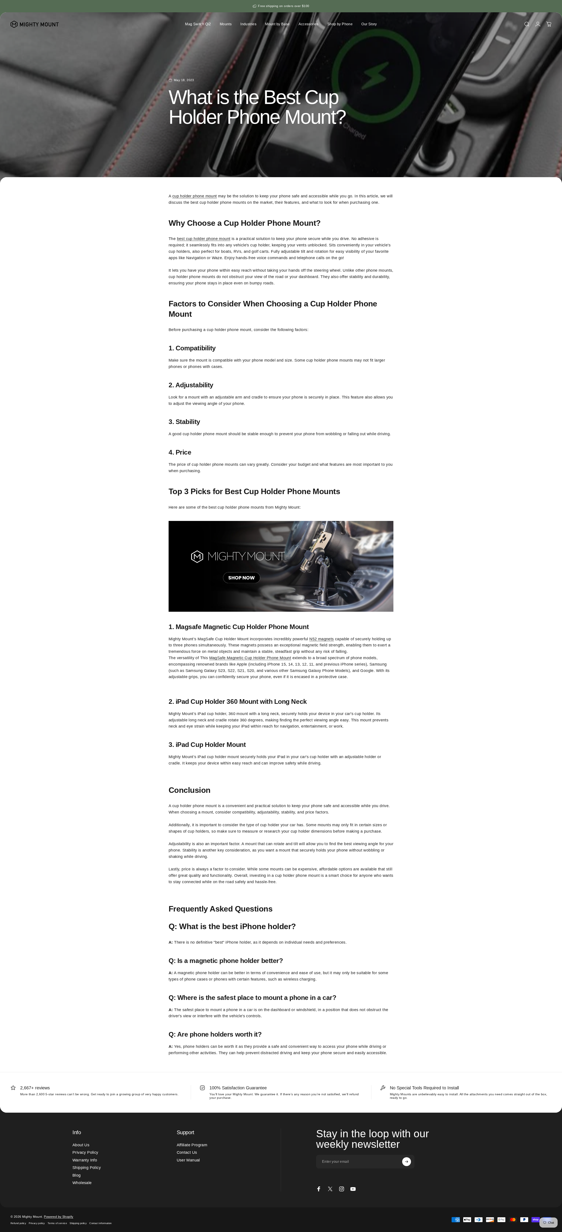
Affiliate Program (192, 1145)
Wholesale (82, 1183)
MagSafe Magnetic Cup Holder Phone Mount (250, 658)
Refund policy (18, 1223)
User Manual (188, 1160)
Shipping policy (78, 1223)
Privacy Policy (85, 1152)
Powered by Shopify (58, 1216)
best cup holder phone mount (204, 239)
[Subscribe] (406, 1161)
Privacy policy (37, 1223)
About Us (80, 1145)
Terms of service (57, 1223)
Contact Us (187, 1152)
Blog (76, 1175)
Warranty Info (84, 1160)
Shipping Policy (86, 1167)
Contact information (100, 1223)
